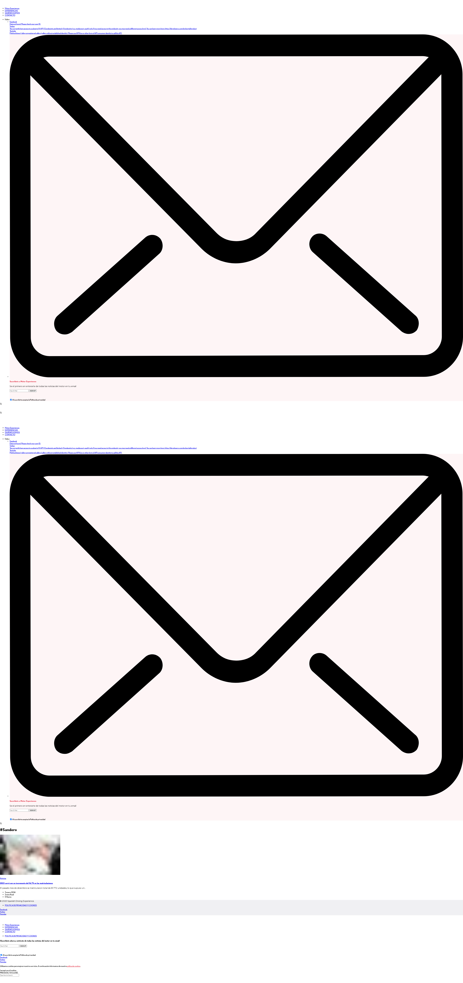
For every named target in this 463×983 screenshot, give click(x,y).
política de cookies (73, 966)
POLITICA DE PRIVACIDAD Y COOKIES (21, 905)
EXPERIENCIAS (11, 927)
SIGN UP (33, 391)
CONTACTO (10, 932)
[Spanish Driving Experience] (3, 4)
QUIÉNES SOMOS (12, 929)
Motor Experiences (12, 925)
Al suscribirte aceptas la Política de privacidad (28, 400)
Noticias (3, 878)
